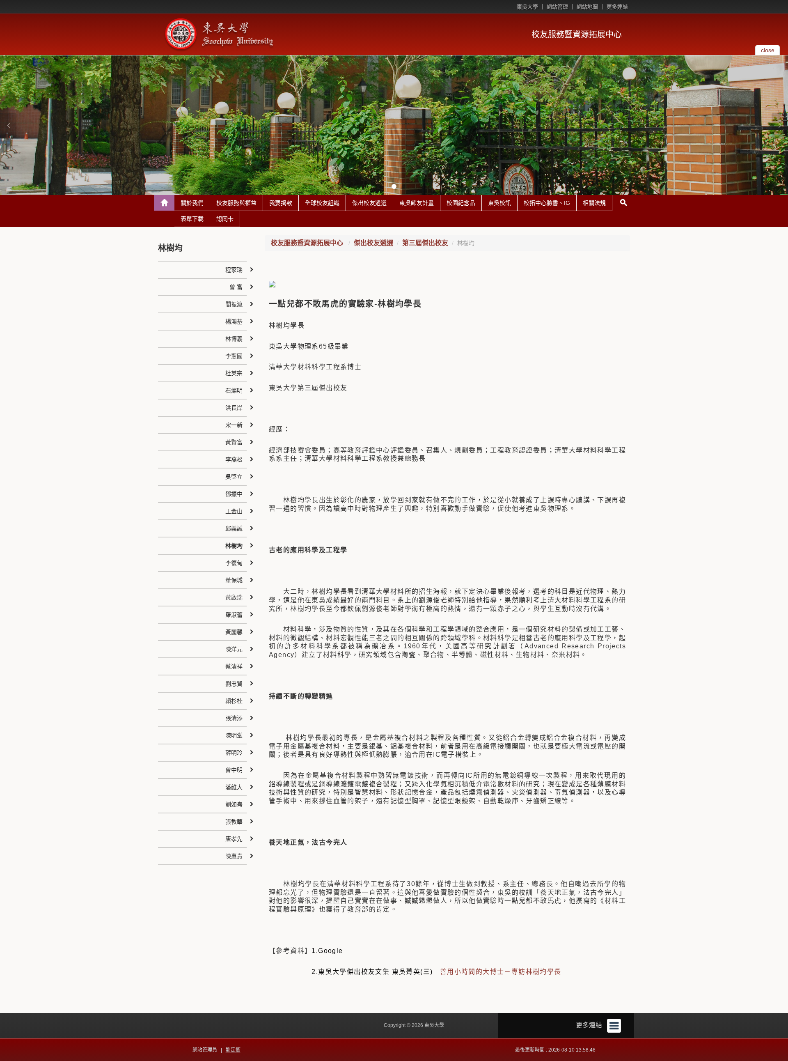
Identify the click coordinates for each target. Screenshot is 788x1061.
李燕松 (234, 459)
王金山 (234, 511)
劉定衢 (233, 1050)
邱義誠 (234, 528)
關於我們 (192, 203)
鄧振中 (234, 494)
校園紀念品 (461, 203)
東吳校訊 (499, 203)
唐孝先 (234, 839)
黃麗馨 (234, 632)
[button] (8, 125)
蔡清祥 (234, 666)
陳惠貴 (234, 856)
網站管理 (557, 6)
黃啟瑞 (234, 597)
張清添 (234, 718)
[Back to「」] (164, 203)
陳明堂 (234, 735)
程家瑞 (234, 269)
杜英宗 (234, 373)
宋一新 (234, 425)
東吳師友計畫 (416, 203)
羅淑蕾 (234, 614)
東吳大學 (527, 6)
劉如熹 (234, 804)
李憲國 (234, 356)
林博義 (234, 338)
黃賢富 (234, 442)
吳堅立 (234, 476)
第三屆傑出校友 (425, 242)
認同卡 (225, 219)
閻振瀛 (234, 304)
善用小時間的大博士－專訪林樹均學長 (500, 971)
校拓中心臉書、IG (547, 203)
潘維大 (234, 787)
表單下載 (192, 219)
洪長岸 (234, 407)
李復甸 (234, 563)
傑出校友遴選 (369, 203)
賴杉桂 (234, 701)
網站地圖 (587, 6)
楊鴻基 (234, 321)
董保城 (234, 580)
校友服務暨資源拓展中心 (576, 34)
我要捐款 (280, 203)
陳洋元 (234, 649)
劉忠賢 (234, 683)
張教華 (234, 821)
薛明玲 (234, 752)
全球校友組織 (322, 203)
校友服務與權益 (236, 203)
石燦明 (234, 390)
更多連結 (617, 6)
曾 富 (236, 287)
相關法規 (594, 203)
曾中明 (234, 770)
